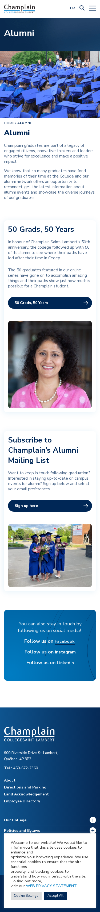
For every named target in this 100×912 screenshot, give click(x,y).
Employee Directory (22, 801)
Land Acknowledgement (26, 794)
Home (9, 123)
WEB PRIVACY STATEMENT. (51, 885)
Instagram (65, 652)
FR (72, 8)
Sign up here (26, 505)
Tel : (8, 768)
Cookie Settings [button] (26, 895)
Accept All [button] (55, 895)
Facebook (65, 641)
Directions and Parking (25, 787)
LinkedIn (65, 663)
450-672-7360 (21, 768)
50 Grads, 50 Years (31, 302)
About (9, 780)
